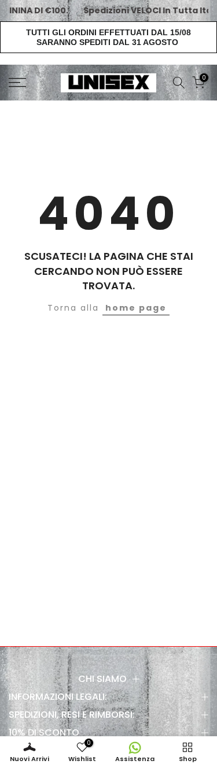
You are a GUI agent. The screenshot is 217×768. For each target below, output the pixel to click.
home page (136, 308)
